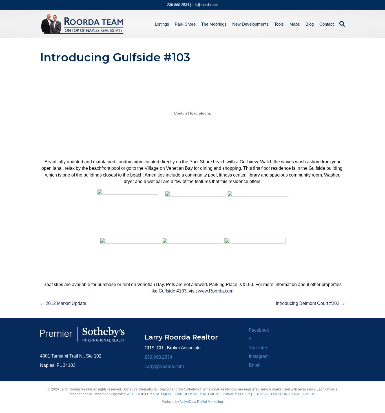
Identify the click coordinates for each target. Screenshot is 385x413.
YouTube (258, 347)
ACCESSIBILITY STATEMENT (150, 394)
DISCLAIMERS (303, 394)
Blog (310, 24)
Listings (162, 24)
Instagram (259, 356)
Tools (279, 24)
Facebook (259, 330)
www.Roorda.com (215, 291)
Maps (294, 24)
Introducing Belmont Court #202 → (310, 303)
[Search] (341, 23)
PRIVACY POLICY (236, 394)
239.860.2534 (158, 357)
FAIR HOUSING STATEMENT (197, 394)
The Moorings (214, 24)
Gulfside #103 (173, 291)
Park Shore (185, 24)
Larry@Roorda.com (164, 366)
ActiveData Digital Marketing (201, 402)
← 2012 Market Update (63, 303)
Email (254, 365)
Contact (326, 24)
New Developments (250, 24)
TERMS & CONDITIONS (271, 394)
